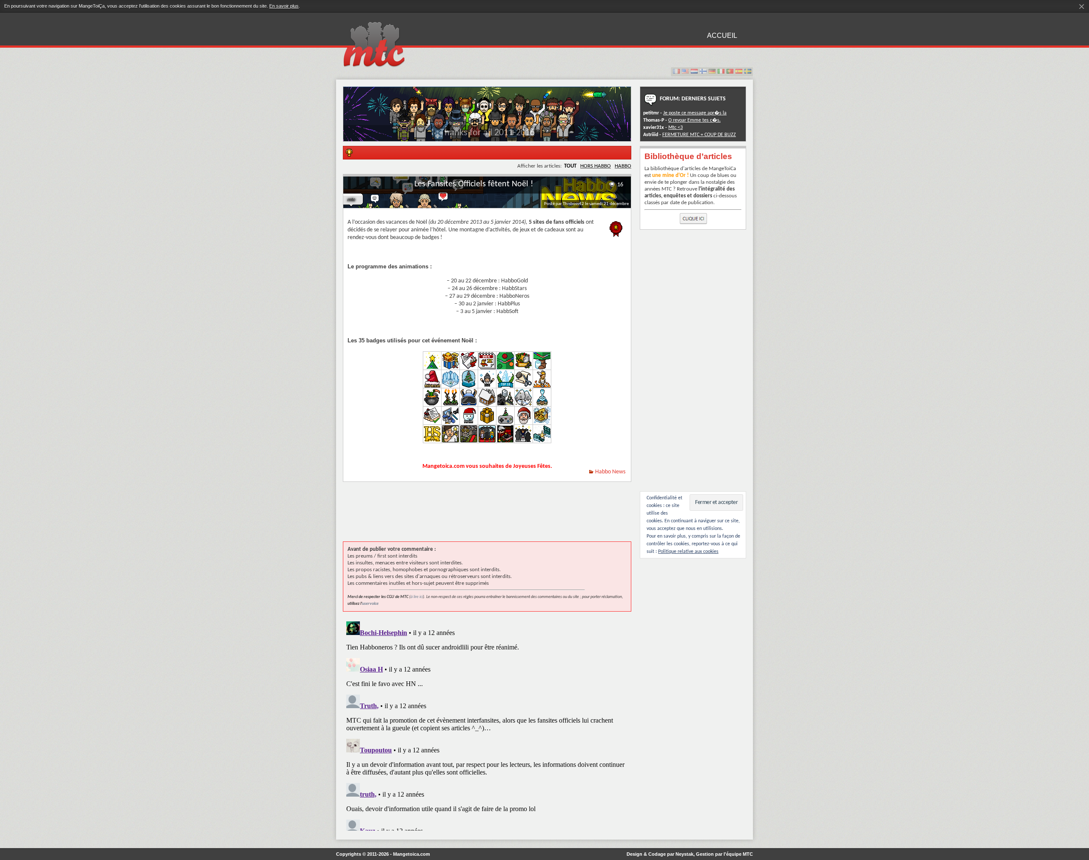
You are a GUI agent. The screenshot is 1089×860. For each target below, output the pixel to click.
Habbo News (610, 472)
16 (620, 185)
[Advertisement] (498, 516)
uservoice (370, 603)
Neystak (684, 854)
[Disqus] (487, 724)
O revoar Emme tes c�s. (694, 120)
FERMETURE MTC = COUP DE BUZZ (699, 134)
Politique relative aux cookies (688, 551)
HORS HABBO (595, 166)
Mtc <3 (675, 127)
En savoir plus (284, 6)
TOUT (570, 166)
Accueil (722, 35)
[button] (487, 135)
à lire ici (417, 597)
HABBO (623, 166)
